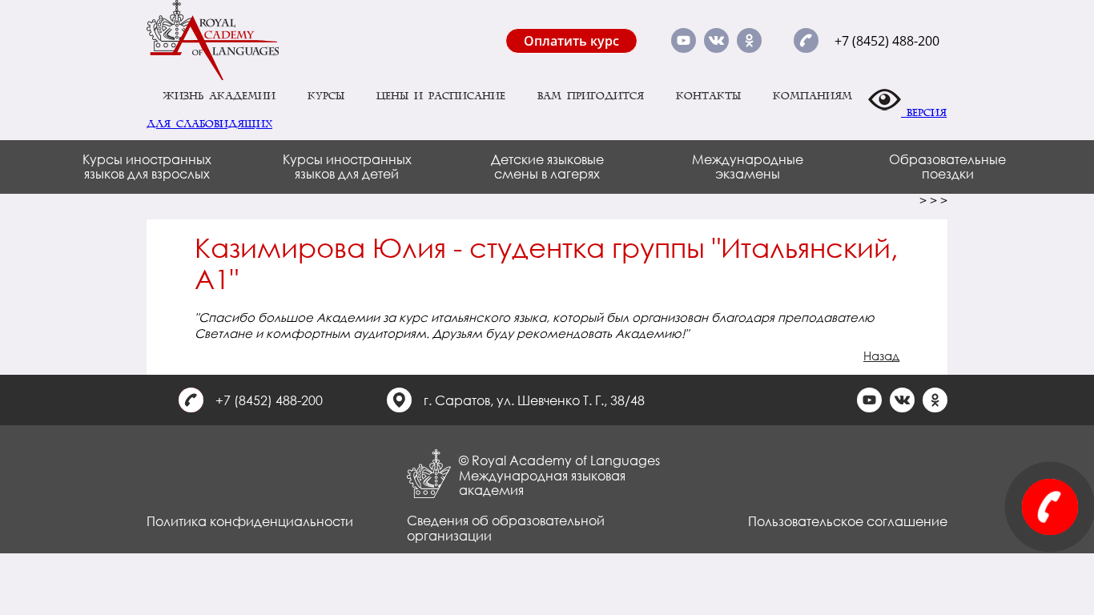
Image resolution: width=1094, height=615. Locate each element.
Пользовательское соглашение (847, 520)
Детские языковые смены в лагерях (547, 166)
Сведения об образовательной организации (506, 527)
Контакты (708, 96)
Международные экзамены (747, 166)
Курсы (326, 96)
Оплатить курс (571, 41)
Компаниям (812, 96)
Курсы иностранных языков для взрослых (146, 166)
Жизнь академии (219, 96)
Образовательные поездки (947, 166)
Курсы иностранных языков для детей (347, 166)
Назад (881, 356)
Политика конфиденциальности (250, 520)
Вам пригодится (590, 96)
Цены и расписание (440, 96)
